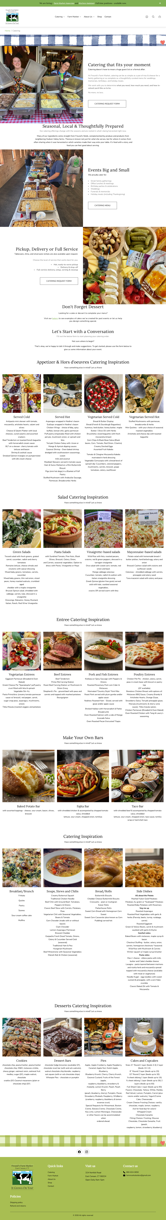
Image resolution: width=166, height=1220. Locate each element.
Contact (51, 1186)
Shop (50, 1182)
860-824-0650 (132, 1172)
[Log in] (146, 16)
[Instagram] (86, 1152)
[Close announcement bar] (160, 3)
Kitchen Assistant (87, 3)
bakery (55, 318)
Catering (51, 1172)
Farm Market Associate (64, 3)
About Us (51, 1179)
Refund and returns (18, 1206)
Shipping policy (16, 1202)
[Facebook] (79, 1152)
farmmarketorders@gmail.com (138, 1175)
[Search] (153, 16)
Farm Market (53, 1175)
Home (7, 30)
